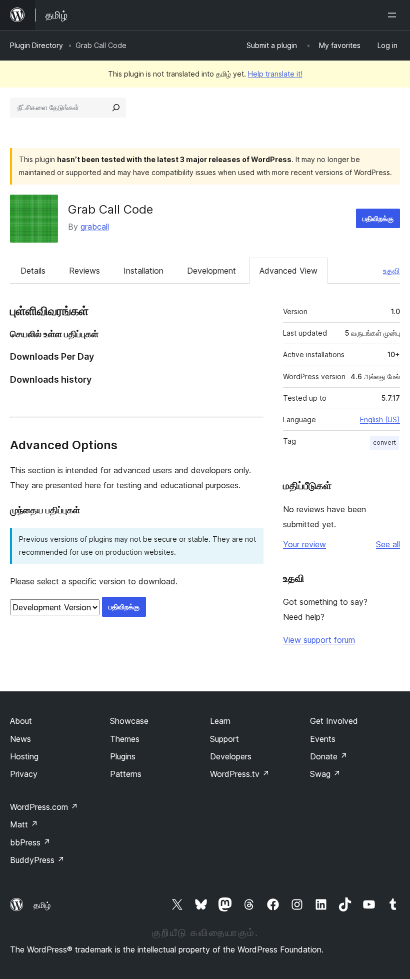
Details (33, 271)
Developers (231, 756)
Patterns (126, 774)
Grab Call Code (110, 209)
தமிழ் (42, 905)
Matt (24, 824)
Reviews (84, 271)
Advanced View (289, 271)
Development (211, 271)
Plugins (123, 756)
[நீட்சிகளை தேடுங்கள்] (116, 108)
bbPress (30, 842)
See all (388, 544)
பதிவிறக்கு (378, 218)
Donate (329, 756)
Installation (144, 271)
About (21, 721)
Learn (220, 721)
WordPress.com (44, 807)
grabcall (94, 227)
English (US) (380, 419)
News (20, 739)
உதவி (391, 271)
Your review (304, 544)
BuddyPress (37, 860)
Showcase (129, 721)
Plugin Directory (36, 45)
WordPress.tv (240, 774)
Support (224, 739)
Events (323, 739)
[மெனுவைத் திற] (394, 15)
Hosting (24, 756)
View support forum (319, 640)
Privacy (24, 774)
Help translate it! (275, 74)
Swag (325, 774)
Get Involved (334, 721)
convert (384, 442)
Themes (125, 739)
